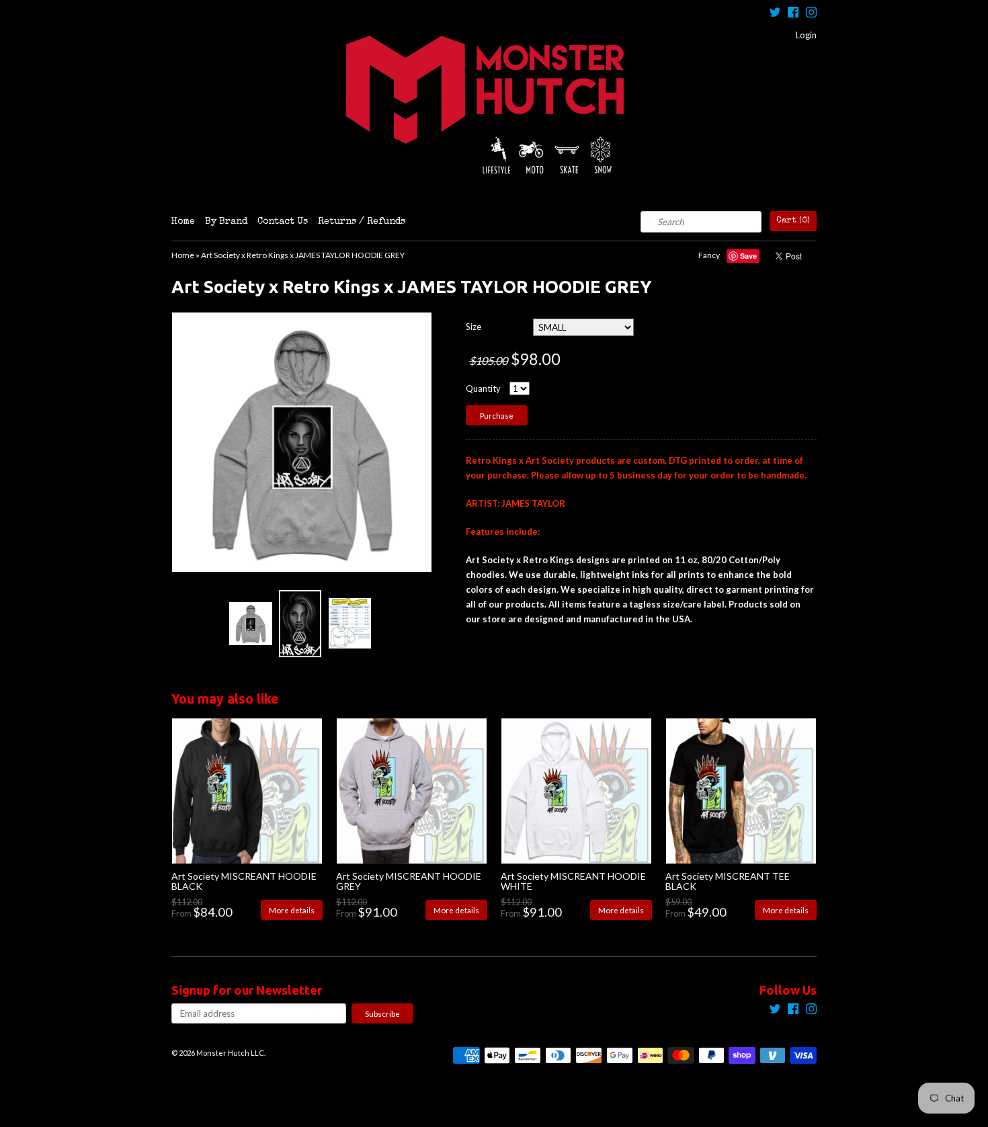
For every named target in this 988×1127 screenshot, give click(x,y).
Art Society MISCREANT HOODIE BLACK (244, 881)
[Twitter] (775, 14)
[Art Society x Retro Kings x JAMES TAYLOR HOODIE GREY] (250, 623)
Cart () (793, 220)
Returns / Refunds (361, 221)
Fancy (709, 255)
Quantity (483, 388)
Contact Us (282, 221)
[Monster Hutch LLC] (494, 105)
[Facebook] (793, 14)
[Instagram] (811, 14)
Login (806, 35)
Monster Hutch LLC (230, 1052)
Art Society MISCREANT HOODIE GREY (408, 881)
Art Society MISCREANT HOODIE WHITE (573, 881)
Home (183, 221)
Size (473, 326)
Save (748, 256)
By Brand (226, 221)
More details (292, 910)
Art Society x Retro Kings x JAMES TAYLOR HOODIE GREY (303, 255)
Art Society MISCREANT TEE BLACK (727, 881)
